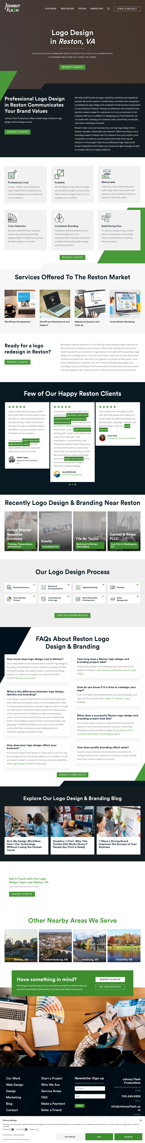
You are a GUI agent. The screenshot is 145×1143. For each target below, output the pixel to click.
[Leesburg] (89, 945)
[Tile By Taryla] (89, 531)
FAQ (44, 1097)
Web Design (67, 9)
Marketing (97, 9)
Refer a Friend (51, 1110)
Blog (9, 1103)
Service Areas (51, 1091)
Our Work (50, 9)
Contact (12, 1110)
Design (82, 9)
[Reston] (21, 945)
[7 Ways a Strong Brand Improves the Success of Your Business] (118, 830)
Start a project (127, 9)
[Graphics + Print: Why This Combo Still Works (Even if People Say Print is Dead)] (72, 830)
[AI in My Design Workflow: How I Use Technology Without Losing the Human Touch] (26, 830)
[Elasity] (55, 531)
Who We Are (50, 1084)
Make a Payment (53, 1103)
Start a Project (51, 1078)
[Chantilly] (124, 945)
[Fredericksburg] (55, 945)
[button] (69, 484)
